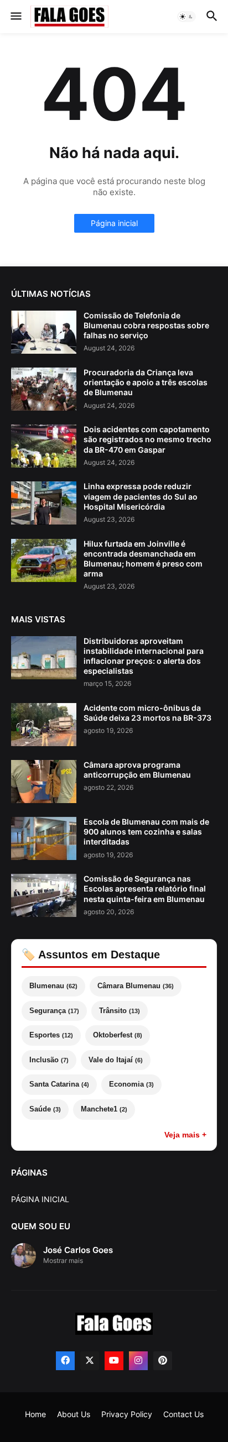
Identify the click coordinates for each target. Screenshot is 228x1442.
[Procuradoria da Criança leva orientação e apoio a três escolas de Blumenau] (43, 389)
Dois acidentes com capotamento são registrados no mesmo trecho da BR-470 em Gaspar (147, 439)
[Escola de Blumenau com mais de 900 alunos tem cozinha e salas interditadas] (43, 838)
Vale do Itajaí (116, 1060)
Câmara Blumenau (135, 986)
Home (35, 1414)
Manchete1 (104, 1109)
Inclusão (49, 1060)
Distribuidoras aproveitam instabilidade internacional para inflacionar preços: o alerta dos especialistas (144, 656)
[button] (15, 16)
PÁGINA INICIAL (40, 1199)
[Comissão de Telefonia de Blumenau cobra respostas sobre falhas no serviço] (43, 332)
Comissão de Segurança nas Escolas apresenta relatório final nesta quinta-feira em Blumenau (145, 888)
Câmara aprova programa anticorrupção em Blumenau (137, 769)
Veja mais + (185, 1134)
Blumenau (53, 986)
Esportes (51, 1035)
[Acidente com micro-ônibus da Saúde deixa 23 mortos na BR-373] (43, 724)
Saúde (45, 1109)
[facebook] (65, 1360)
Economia (131, 1084)
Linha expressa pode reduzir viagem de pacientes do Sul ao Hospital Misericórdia (141, 496)
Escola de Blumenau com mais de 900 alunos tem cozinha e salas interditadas (146, 831)
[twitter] (89, 1360)
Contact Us (183, 1414)
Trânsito (119, 1010)
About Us (73, 1414)
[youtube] (114, 1360)
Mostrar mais (63, 1260)
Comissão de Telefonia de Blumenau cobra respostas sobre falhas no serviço (146, 325)
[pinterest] (162, 1360)
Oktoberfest (117, 1035)
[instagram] (138, 1360)
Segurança (54, 1010)
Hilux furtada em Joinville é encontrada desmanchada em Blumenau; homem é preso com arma (143, 559)
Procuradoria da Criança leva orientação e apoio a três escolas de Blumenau (146, 382)
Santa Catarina (59, 1084)
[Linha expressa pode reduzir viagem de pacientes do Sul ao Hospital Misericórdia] (43, 503)
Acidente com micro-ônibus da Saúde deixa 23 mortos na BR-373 (147, 712)
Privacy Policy (126, 1414)
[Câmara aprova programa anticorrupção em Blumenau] (43, 781)
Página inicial (114, 223)
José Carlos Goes (78, 1250)
